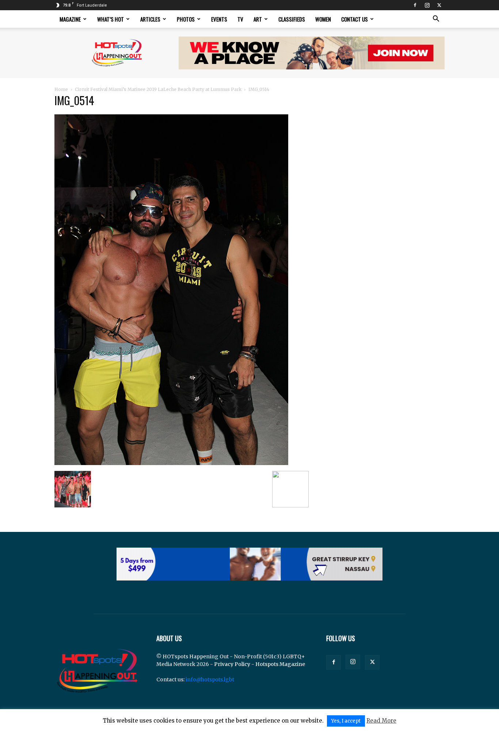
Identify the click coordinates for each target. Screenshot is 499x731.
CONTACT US (354, 19)
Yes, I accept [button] (346, 721)
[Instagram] (427, 5)
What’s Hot (110, 19)
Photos (186, 19)
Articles (150, 19)
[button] (436, 19)
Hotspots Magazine (280, 664)
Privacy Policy (232, 664)
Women (323, 19)
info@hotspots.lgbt (210, 679)
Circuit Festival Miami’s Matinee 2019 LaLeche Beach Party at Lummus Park (158, 89)
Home (61, 89)
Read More (381, 720)
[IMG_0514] (171, 463)
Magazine (70, 19)
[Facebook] (415, 5)
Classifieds (291, 19)
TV (240, 19)
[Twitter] (439, 5)
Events (219, 19)
